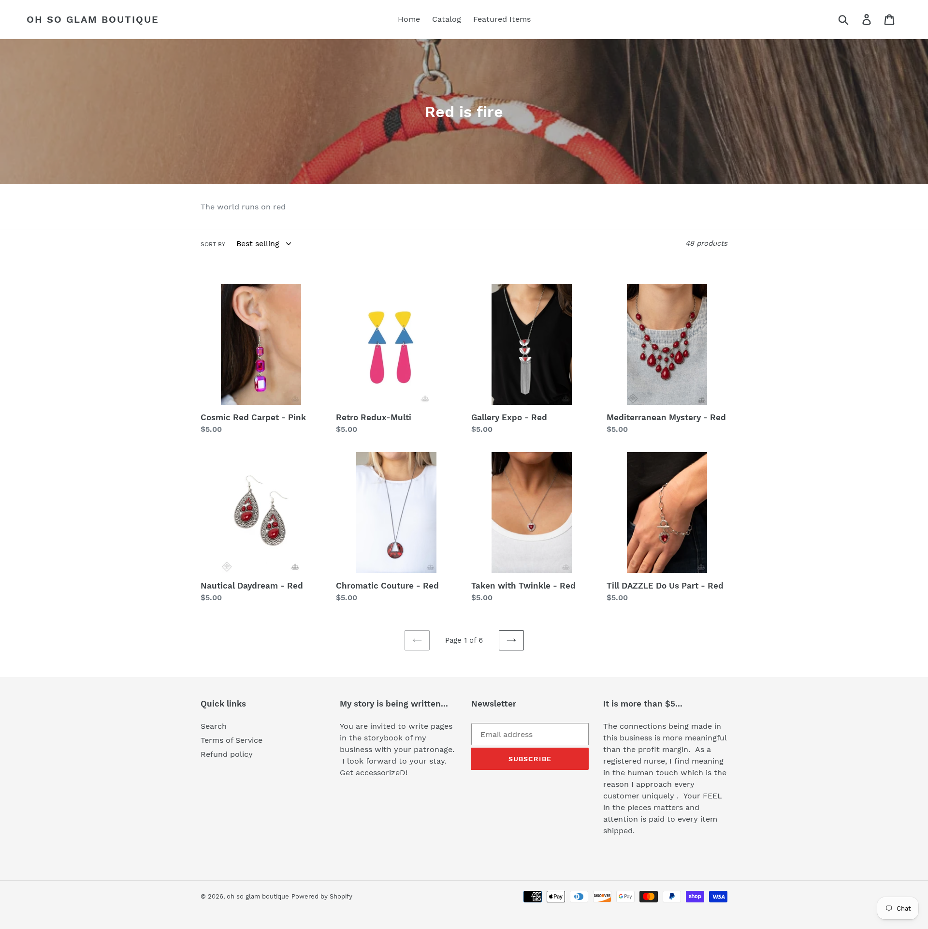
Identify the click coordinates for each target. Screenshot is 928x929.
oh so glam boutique (93, 19)
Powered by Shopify (321, 896)
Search (214, 726)
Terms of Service (231, 740)
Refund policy (227, 754)
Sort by (213, 244)
